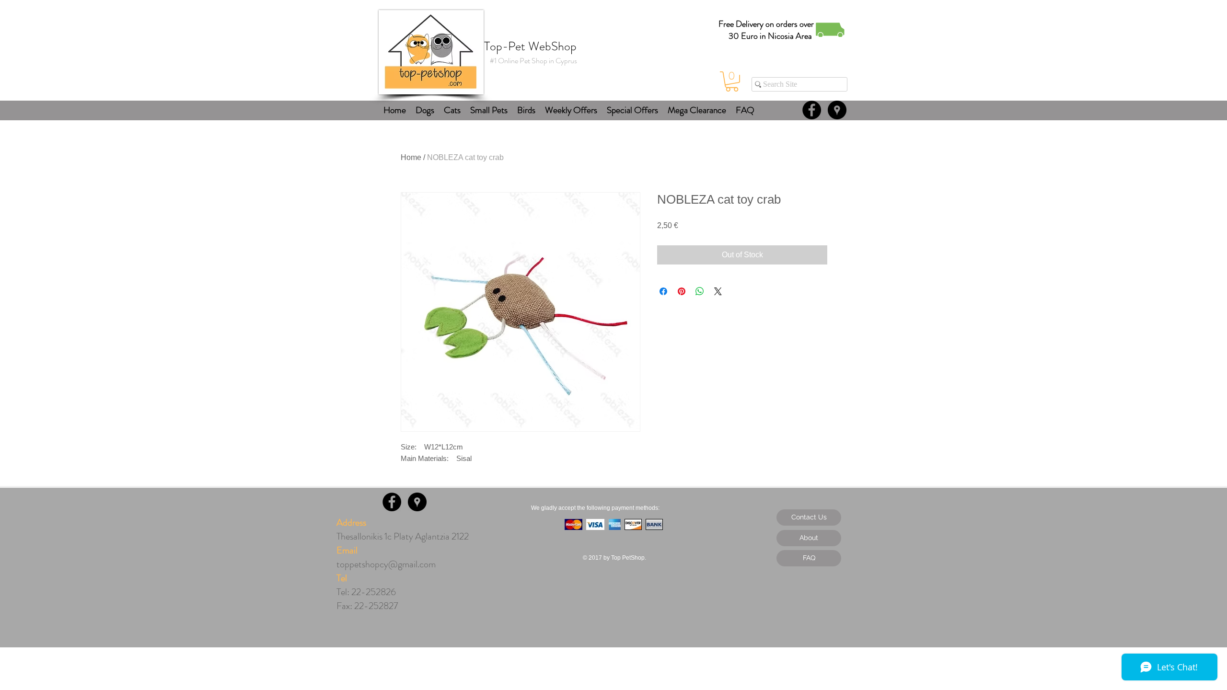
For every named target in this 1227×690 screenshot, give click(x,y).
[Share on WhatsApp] (700, 291)
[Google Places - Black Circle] (837, 110)
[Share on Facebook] (663, 291)
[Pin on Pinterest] (681, 291)
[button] (732, 81)
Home (411, 157)
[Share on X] (718, 291)
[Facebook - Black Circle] (811, 110)
